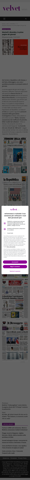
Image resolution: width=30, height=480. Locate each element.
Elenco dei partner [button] (11, 247)
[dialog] (15, 240)
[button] (15, 233)
